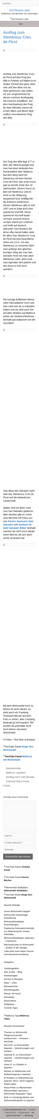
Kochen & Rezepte (13, 979)
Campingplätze (11, 968)
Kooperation (23, 1112)
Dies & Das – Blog (13, 972)
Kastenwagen (10, 975)
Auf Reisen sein (19, 10)
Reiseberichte (13, 768)
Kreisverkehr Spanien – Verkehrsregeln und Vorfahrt (19, 1048)
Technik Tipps (11, 1008)
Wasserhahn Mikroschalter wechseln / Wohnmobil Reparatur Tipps (18, 1090)
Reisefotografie (11, 990)
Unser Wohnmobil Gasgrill (17, 911)
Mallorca (10, 772)
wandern (21, 772)
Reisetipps (9, 997)
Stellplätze (9, 1004)
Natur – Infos (10, 983)
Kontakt (31, 1109)
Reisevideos (10, 1000)
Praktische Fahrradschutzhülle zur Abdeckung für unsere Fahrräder (19, 931)
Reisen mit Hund (12, 993)
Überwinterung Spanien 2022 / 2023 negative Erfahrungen (19, 1081)
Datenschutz (10, 1112)
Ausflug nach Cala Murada (20, 777)
